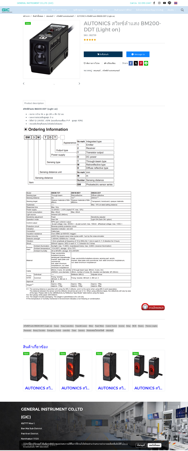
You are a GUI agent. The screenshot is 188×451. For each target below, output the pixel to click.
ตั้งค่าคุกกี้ (141, 445)
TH (179, 3)
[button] (182, 10)
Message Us (139, 54)
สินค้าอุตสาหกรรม (59, 10)
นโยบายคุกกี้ (44, 446)
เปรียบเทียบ (110, 63)
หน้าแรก (44, 10)
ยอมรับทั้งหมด (154, 445)
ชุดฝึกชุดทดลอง (80, 10)
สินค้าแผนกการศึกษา (123, 10)
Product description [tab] (34, 103)
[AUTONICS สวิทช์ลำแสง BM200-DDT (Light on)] (51, 49)
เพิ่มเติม (170, 10)
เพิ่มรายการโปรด (92, 63)
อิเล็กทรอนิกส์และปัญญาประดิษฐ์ (149, 10)
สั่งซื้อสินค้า (104, 54)
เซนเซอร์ (97, 71)
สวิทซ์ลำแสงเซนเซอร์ (111, 71)
